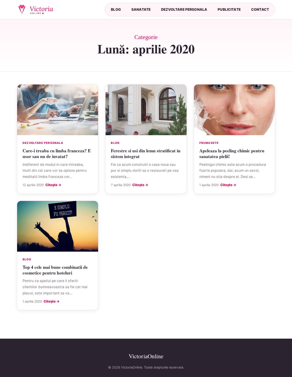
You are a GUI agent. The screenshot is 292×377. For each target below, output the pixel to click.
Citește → (53, 185)
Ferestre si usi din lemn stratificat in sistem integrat (145, 153)
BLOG (116, 9)
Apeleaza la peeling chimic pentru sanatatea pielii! (231, 153)
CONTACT (260, 9)
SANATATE (141, 9)
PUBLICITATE (229, 9)
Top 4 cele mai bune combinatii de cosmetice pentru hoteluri (55, 270)
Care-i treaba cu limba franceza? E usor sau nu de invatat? (57, 153)
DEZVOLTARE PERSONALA (184, 9)
